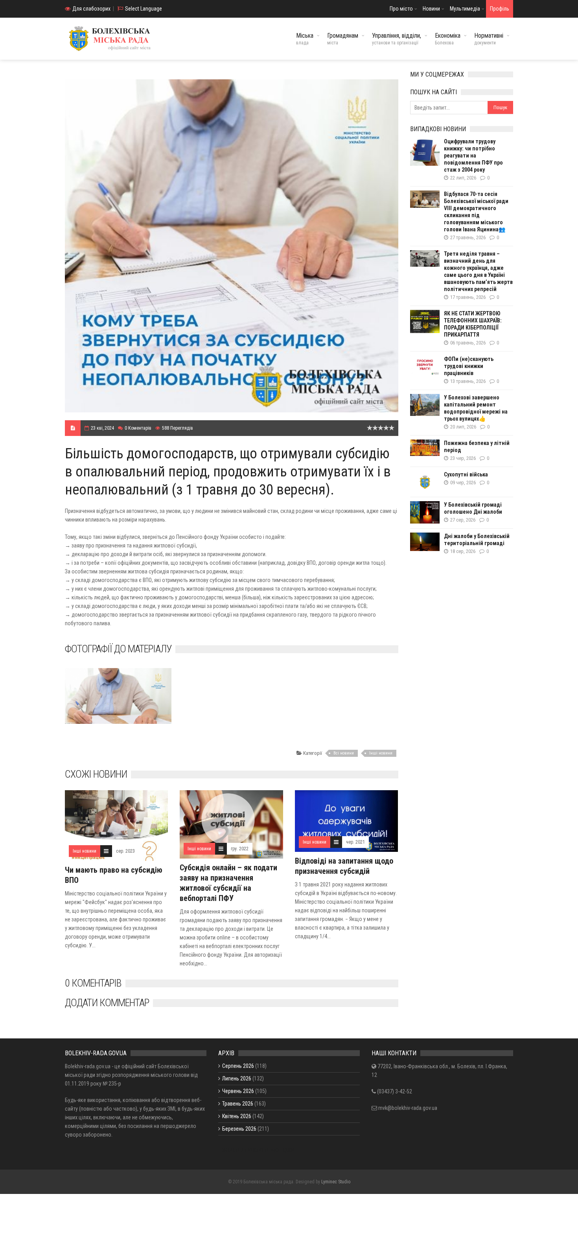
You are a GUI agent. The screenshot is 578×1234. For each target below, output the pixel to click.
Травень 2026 (237, 1103)
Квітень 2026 (236, 1116)
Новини (431, 8)
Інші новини (380, 753)
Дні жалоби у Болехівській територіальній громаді (477, 539)
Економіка (447, 39)
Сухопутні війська (466, 474)
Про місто (401, 8)
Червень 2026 (238, 1091)
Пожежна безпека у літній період (477, 446)
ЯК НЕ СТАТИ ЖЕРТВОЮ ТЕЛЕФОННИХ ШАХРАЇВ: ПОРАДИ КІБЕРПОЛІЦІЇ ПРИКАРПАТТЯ (473, 324)
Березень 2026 (239, 1129)
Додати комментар (107, 1003)
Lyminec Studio (335, 1182)
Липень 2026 (236, 1078)
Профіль (499, 8)
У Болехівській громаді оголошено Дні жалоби (473, 508)
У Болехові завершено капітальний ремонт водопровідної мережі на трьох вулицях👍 (476, 408)
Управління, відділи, (396, 39)
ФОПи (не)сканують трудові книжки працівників (468, 366)
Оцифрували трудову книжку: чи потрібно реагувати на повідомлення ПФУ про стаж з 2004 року (473, 155)
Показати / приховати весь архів (256, 1149)
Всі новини (343, 753)
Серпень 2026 (238, 1066)
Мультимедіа (465, 8)
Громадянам (342, 39)
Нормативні (488, 39)
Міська (304, 39)
